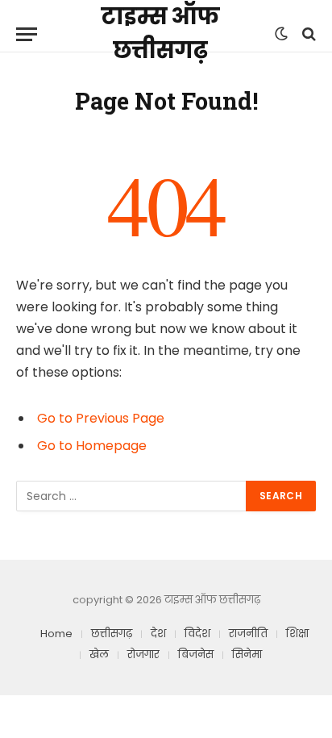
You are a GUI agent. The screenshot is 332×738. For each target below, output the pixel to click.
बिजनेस (196, 654)
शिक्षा (297, 633)
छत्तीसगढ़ (111, 633)
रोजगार (143, 654)
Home (56, 633)
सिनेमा (247, 654)
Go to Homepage (92, 445)
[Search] (307, 34)
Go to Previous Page (100, 418)
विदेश (197, 633)
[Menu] (26, 34)
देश (158, 633)
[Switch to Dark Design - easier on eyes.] (281, 34)
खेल (99, 654)
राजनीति (248, 633)
